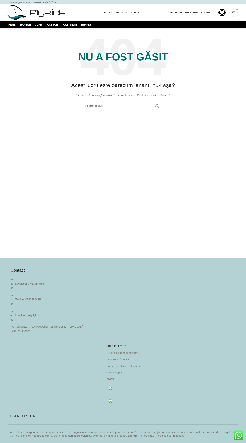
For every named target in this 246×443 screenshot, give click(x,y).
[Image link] (123, 389)
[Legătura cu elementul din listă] (123, 299)
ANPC (110, 379)
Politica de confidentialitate (122, 352)
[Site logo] (37, 12)
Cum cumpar (114, 372)
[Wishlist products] (222, 12)
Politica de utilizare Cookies (123, 366)
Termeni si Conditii (117, 359)
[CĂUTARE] (157, 105)
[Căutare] (214, 12)
